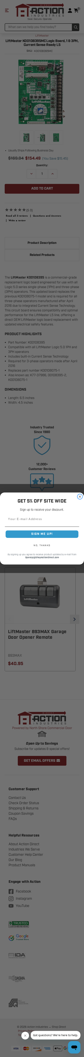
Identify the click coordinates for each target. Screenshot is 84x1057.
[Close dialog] (80, 496)
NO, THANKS (42, 545)
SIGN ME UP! (42, 534)
